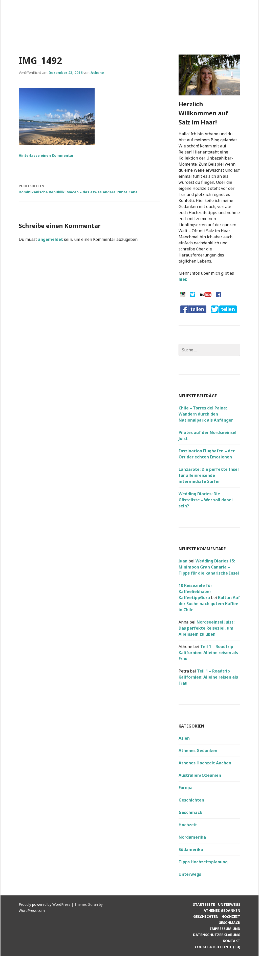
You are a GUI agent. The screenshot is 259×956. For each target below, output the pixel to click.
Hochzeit (188, 825)
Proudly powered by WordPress (44, 904)
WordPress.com (32, 910)
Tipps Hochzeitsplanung (203, 862)
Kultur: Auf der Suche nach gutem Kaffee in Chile (209, 603)
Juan (183, 561)
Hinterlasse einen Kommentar (46, 155)
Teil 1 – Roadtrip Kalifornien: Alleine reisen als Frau (208, 652)
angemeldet (50, 239)
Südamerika (191, 849)
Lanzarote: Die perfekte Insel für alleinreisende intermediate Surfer (209, 475)
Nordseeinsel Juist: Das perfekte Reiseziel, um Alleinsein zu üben (206, 628)
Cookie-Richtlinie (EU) (217, 946)
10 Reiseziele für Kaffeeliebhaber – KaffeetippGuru (196, 591)
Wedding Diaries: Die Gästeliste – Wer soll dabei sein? (206, 500)
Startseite (204, 904)
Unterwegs (190, 874)
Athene (97, 72)
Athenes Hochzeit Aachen (205, 763)
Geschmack (190, 812)
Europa (185, 787)
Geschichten (191, 800)
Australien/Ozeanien (200, 775)
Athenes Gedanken (198, 750)
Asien (184, 738)
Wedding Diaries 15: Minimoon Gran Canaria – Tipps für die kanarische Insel (209, 567)
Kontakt (231, 940)
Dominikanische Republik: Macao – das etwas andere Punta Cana (78, 189)
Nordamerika (192, 837)
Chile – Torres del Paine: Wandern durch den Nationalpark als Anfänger (206, 414)
